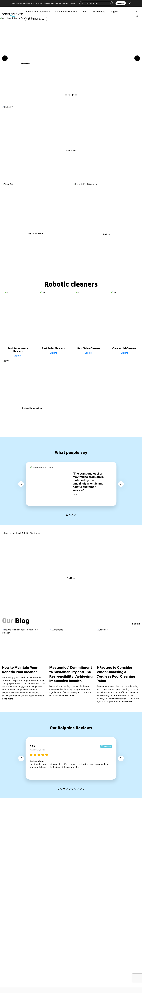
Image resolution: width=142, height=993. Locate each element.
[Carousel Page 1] (66, 95)
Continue (120, 3)
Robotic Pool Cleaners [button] (37, 11)
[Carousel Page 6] (72, 789)
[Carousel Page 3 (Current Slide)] (64, 789)
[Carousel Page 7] (75, 789)
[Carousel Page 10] (83, 789)
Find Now (71, 578)
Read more (7, 698)
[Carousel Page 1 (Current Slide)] (67, 515)
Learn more (71, 150)
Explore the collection (32, 408)
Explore (24, 59)
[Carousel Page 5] (69, 789)
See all (136, 623)
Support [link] (115, 11)
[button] (96, 3)
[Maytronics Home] (12, 13)
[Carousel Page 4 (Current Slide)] (76, 95)
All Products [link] (99, 11)
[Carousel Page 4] (75, 515)
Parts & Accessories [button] (65, 11)
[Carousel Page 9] (81, 789)
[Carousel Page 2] (69, 95)
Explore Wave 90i (35, 234)
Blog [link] (85, 11)
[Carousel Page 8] (78, 789)
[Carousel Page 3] (72, 95)
